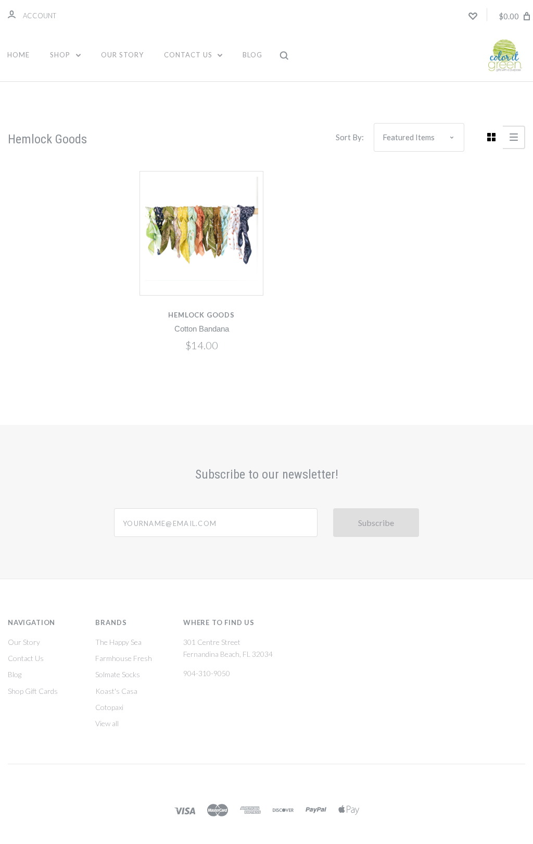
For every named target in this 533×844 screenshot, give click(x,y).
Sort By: (350, 137)
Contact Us (189, 55)
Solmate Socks (117, 674)
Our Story (122, 55)
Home (18, 55)
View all (107, 723)
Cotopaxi (109, 707)
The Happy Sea (118, 642)
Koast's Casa (116, 691)
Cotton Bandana (201, 329)
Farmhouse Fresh (123, 658)
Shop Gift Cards (33, 691)
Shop (61, 55)
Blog (252, 55)
